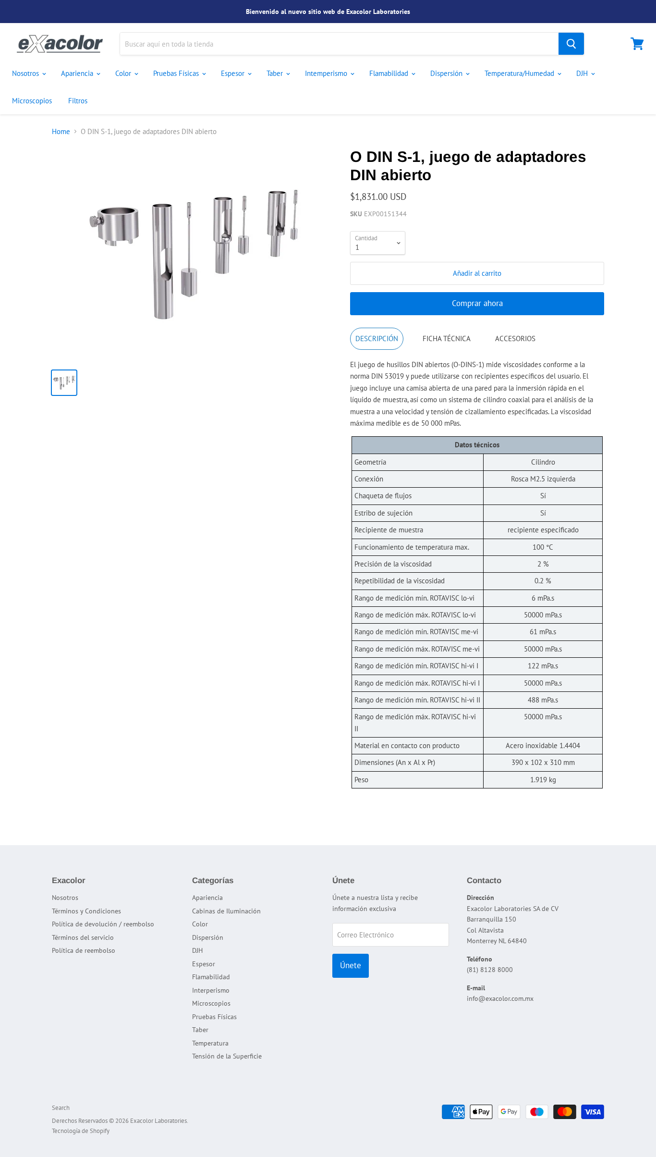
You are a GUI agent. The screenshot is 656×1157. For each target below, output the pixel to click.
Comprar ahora (477, 303)
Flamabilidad (389, 73)
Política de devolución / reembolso (103, 924)
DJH (583, 73)
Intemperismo (327, 73)
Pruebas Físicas (177, 73)
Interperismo (211, 990)
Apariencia (78, 73)
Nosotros (26, 73)
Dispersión (447, 73)
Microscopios (32, 100)
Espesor (233, 73)
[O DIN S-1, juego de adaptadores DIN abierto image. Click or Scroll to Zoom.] (194, 254)
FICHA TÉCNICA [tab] (447, 338)
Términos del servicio (83, 937)
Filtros (77, 100)
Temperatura (210, 1043)
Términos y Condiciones (86, 911)
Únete (350, 965)
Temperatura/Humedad (520, 73)
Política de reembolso (83, 950)
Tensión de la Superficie (227, 1056)
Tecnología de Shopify (80, 1131)
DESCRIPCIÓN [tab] (376, 338)
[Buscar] (571, 44)
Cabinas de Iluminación (226, 911)
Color (124, 73)
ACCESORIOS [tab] (515, 338)
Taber (276, 73)
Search (61, 1108)
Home (61, 131)
